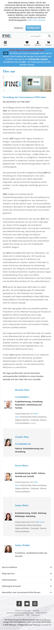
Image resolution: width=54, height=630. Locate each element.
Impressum (35, 615)
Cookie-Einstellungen (23, 611)
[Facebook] (19, 603)
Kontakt (36, 611)
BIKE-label (39, 522)
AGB (27, 615)
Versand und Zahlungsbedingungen (20, 613)
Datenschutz (19, 615)
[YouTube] (27, 603)
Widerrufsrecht (41, 613)
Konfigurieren (33, 28)
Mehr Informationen (36, 20)
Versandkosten (45, 620)
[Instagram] (34, 603)
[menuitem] (48, 43)
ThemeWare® (45, 625)
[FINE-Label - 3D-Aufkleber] (13, 36)
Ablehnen (18, 28)
